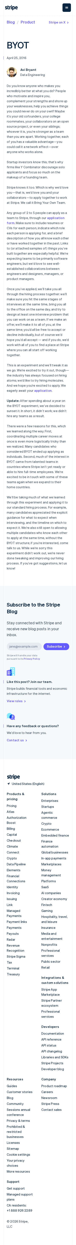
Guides (12, 1086)
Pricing (11, 806)
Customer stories (20, 1092)
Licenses (13, 1142)
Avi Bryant (28, 70)
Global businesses (54, 852)
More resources (18, 1171)
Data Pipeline (16, 864)
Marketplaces (51, 864)
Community (15, 1104)
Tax (9, 962)
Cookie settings (18, 1154)
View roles (15, 701)
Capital (12, 834)
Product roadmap (54, 1086)
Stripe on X (57, 22)
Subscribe (54, 646)
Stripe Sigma (16, 956)
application (43, 390)
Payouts (13, 933)
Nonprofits (49, 944)
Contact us (15, 740)
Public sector (51, 961)
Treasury (13, 974)
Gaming (47, 911)
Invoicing (13, 893)
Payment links (17, 922)
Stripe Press (50, 1104)
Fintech (46, 905)
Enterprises (49, 800)
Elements (14, 870)
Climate (12, 846)
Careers (47, 1092)
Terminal (13, 968)
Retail (45, 967)
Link (10, 905)
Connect (13, 852)
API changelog (51, 1051)
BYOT (18, 45)
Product (28, 21)
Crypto (12, 858)
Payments (14, 927)
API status (48, 1045)
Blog (11, 21)
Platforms (48, 881)
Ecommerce (50, 829)
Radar (11, 939)
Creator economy (54, 899)
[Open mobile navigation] (66, 7)
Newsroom (49, 1098)
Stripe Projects (52, 1063)
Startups (47, 806)
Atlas (10, 811)
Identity (12, 887)
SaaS (45, 887)
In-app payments (53, 858)
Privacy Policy (32, 658)
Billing (11, 828)
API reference (51, 1039)
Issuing (12, 899)
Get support (16, 1188)
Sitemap (13, 1148)
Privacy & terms (18, 1120)
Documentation (52, 1033)
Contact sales (51, 1109)
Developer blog (52, 1069)
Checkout (14, 840)
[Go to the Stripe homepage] (11, 777)
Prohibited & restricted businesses (16, 1131)
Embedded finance (55, 835)
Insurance (48, 927)
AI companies (51, 893)
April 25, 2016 (16, 58)
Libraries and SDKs (55, 1057)
